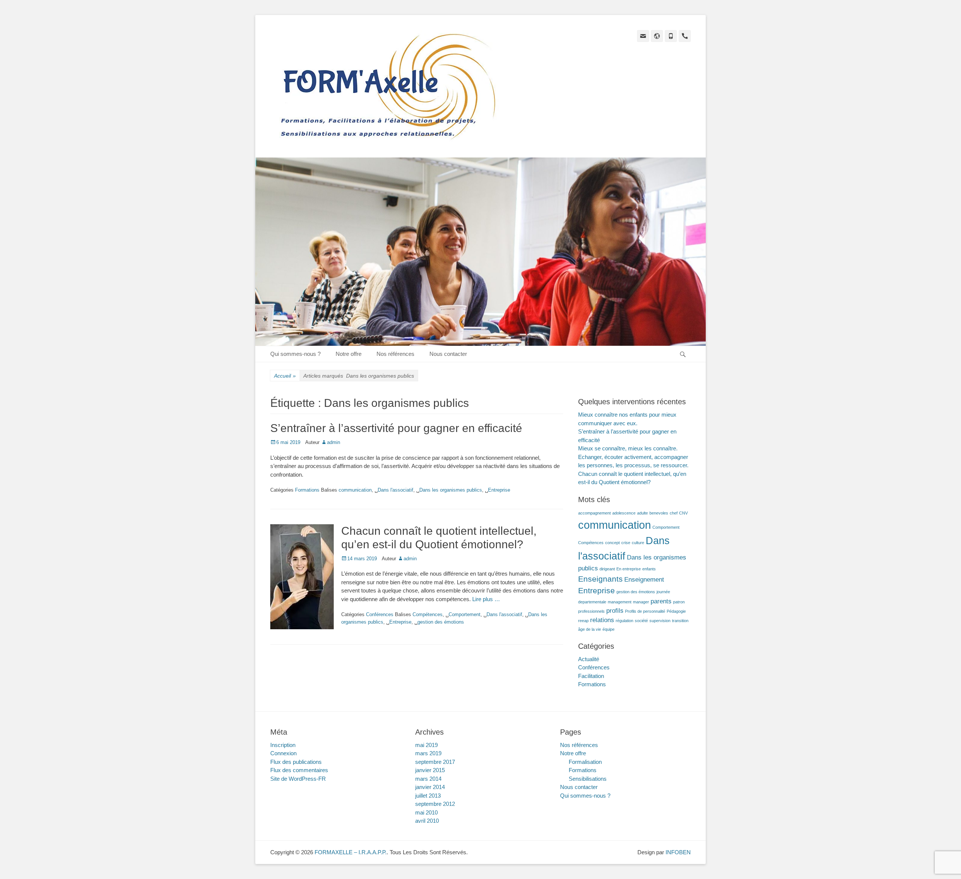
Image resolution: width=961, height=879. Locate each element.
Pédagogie (676, 611)
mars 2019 (428, 753)
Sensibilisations (588, 779)
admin (333, 442)
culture (638, 542)
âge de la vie (589, 629)
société (641, 620)
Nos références (395, 354)
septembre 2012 (435, 804)
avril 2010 (427, 821)
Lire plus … (486, 599)
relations (602, 620)
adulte (642, 513)
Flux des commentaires (299, 770)
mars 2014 (428, 779)
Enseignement (644, 579)
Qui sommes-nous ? (295, 354)
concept (612, 542)
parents (661, 601)
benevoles (658, 513)
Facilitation (591, 676)
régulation (624, 620)
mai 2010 (426, 812)
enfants (649, 569)
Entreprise (499, 490)
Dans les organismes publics (450, 490)
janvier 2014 (430, 787)
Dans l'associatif (395, 490)
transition (680, 620)
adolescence (624, 513)
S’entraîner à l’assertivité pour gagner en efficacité (396, 428)
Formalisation (585, 762)
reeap (583, 620)
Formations (307, 490)
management (619, 602)
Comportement (464, 614)
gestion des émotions (440, 622)
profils (615, 610)
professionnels (591, 611)
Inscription (282, 745)
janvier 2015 (430, 770)
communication (355, 490)
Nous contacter (448, 354)
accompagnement (594, 513)
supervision (659, 620)
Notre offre (349, 354)
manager (641, 602)
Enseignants (600, 578)
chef (674, 513)
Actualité (588, 659)
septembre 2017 (435, 762)
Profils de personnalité (645, 611)
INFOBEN (678, 852)
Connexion (283, 753)
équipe (609, 629)
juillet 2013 (428, 795)
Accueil (285, 376)
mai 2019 (426, 745)
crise (625, 542)
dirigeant (607, 569)
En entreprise (628, 569)
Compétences (428, 614)
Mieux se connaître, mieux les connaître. (628, 448)
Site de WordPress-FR (298, 779)
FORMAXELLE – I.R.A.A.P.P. (351, 852)
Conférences (379, 614)
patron (679, 602)
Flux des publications (296, 762)
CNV (683, 513)
